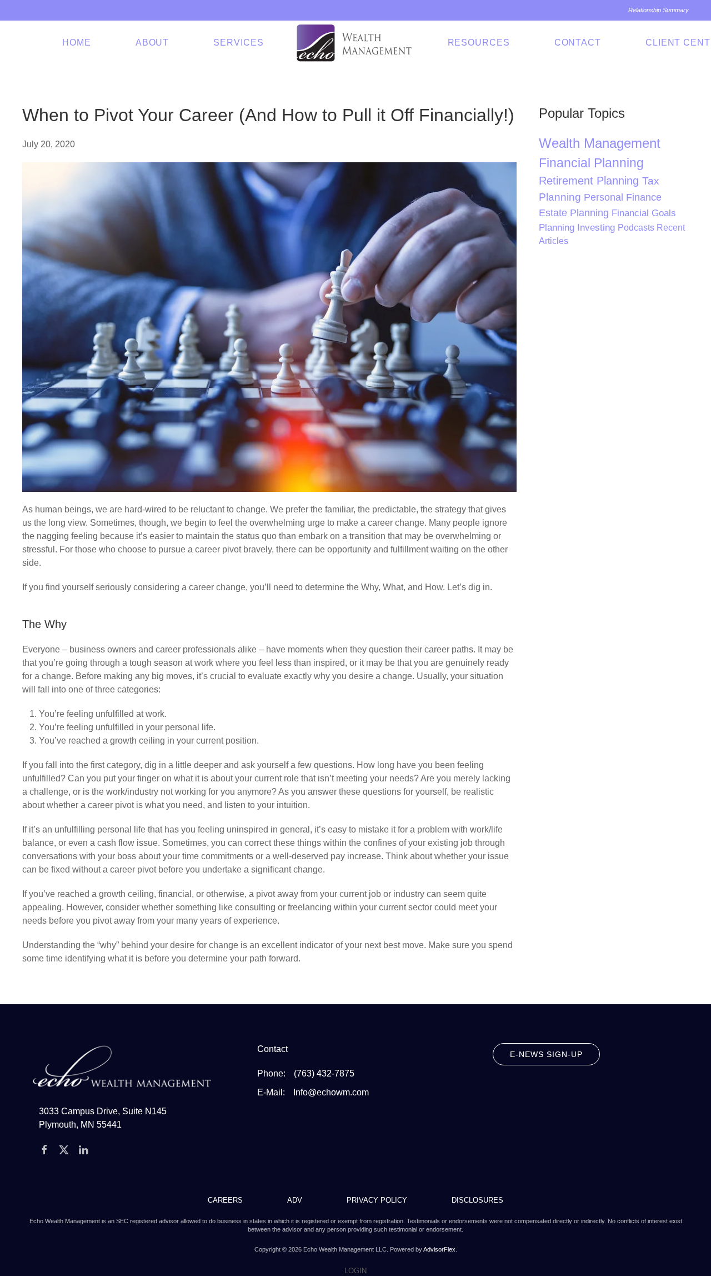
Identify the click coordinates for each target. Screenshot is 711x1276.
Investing (597, 227)
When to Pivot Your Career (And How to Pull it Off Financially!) (268, 115)
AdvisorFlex (439, 1249)
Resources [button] (479, 42)
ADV (294, 1200)
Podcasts (637, 227)
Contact (577, 42)
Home (76, 42)
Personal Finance (623, 197)
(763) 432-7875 (324, 1073)
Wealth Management (599, 143)
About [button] (152, 42)
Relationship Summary (658, 10)
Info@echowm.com (331, 1092)
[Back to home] (355, 43)
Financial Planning (591, 163)
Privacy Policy (377, 1200)
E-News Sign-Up (546, 1054)
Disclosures (477, 1200)
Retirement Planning (590, 181)
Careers (225, 1200)
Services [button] (238, 42)
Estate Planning (575, 212)
